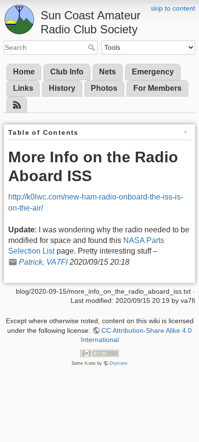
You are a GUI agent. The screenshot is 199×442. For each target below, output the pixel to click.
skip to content (173, 8)
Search (92, 47)
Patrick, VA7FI (43, 262)
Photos (104, 88)
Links (23, 88)
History (62, 88)
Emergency (153, 72)
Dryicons (119, 363)
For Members (157, 88)
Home (24, 72)
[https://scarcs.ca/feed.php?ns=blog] (17, 105)
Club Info (67, 72)
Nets (107, 72)
